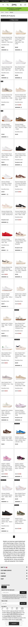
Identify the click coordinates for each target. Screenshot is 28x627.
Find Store (23, 603)
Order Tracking (5, 1)
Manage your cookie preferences (13, 612)
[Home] (14, 5)
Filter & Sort (14, 20)
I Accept (14, 623)
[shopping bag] (25, 5)
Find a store (4, 601)
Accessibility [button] (23, 1)
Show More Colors (5, 44)
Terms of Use (20, 596)
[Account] (21, 4)
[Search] (7, 5)
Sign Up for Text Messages (7, 590)
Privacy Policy (7, 616)
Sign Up (4, 587)
